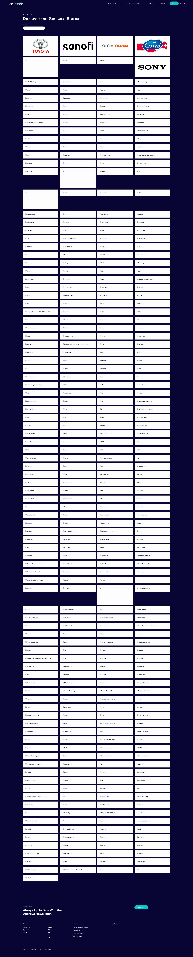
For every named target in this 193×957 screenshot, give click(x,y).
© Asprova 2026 (48, 949)
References (51, 929)
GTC (41, 949)
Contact (50, 937)
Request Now (140, 907)
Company (50, 927)
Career (49, 935)
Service (25, 932)
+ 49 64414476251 (78, 933)
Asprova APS (26, 927)
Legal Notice (25, 949)
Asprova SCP (26, 929)
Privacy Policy (34, 949)
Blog (49, 932)
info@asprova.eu (77, 936)
